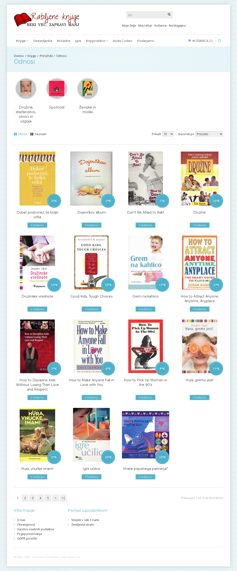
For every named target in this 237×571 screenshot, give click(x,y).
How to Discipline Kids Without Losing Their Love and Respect (37, 384)
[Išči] (169, 15)
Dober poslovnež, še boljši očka (37, 214)
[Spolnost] (57, 88)
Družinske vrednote (37, 296)
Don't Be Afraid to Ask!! (145, 212)
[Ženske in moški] (88, 88)
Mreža (22, 134)
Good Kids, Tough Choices (91, 296)
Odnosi (61, 56)
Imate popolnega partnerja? (145, 469)
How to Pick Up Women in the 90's (145, 382)
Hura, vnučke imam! (37, 469)
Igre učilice (91, 469)
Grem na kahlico (145, 296)
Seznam (40, 134)
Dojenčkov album (91, 212)
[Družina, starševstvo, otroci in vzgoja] (26, 88)
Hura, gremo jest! (199, 380)
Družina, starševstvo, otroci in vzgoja (26, 114)
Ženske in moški (87, 109)
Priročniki (46, 56)
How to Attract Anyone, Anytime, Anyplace (200, 298)
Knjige (32, 56)
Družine (199, 212)
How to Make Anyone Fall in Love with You (91, 382)
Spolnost (57, 107)
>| (63, 498)
